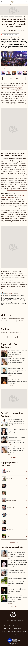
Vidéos (6, 320)
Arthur (8, 536)
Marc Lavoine (9, 529)
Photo (22, 318)
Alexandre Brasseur (11, 500)
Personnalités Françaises (14, 318)
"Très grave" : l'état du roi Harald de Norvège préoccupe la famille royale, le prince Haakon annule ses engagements (17, 598)
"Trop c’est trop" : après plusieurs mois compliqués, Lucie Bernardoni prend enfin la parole (17, 431)
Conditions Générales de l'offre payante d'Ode (13, 631)
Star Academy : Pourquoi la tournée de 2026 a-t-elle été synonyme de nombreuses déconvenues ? (17, 352)
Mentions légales (19, 623)
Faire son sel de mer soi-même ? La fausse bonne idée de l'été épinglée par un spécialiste (16, 572)
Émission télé (20, 320)
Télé (2, 318)
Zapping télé (12, 320)
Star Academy (11, 16)
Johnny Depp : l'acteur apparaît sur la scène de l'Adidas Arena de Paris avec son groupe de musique (17, 589)
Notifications (5, 634)
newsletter (26, 2)
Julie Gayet (21, 337)
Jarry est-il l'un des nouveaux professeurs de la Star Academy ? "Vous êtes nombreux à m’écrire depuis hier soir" (16, 422)
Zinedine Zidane (10, 507)
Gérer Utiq (12, 634)
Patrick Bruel (4, 332)
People (5, 318)
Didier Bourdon (10, 493)
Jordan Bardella (21, 334)
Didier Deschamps (10, 485)
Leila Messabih (9, 293)
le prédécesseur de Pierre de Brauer (17, 190)
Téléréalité (6, 16)
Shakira (8, 514)
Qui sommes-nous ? (8, 623)
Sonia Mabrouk (4, 334)
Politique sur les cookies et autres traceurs (13, 626)
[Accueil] (12, 1)
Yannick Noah (4, 337)
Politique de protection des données (13, 628)
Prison (2, 320)
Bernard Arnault (12, 334)
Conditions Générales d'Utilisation (13, 620)
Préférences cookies (21, 634)
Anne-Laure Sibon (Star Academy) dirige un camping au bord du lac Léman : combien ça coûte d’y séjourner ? (16, 361)
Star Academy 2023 (18, 16)
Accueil (2, 16)
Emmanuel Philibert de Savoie (14, 332)
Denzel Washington (13, 337)
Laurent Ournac (10, 478)
